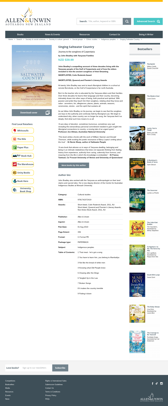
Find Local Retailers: (22, 124)
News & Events (52, 34)
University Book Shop (25, 190)
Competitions (10, 381)
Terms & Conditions (52, 392)
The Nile (21, 139)
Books (20, 34)
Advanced (146, 21)
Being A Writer (146, 34)
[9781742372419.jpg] (32, 75)
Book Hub (26, 155)
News (7, 399)
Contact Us (114, 34)
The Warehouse (25, 164)
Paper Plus (22, 147)
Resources (84, 34)
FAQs (47, 399)
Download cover (28, 112)
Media (7, 388)
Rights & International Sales (56, 381)
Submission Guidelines (54, 384)
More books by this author (74, 165)
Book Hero (22, 181)
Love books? (12, 367)
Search (83, 21)
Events (8, 395)
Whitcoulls (22, 130)
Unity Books (23, 172)
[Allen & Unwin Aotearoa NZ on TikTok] (157, 383)
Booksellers (9, 384)
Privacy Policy (50, 395)
